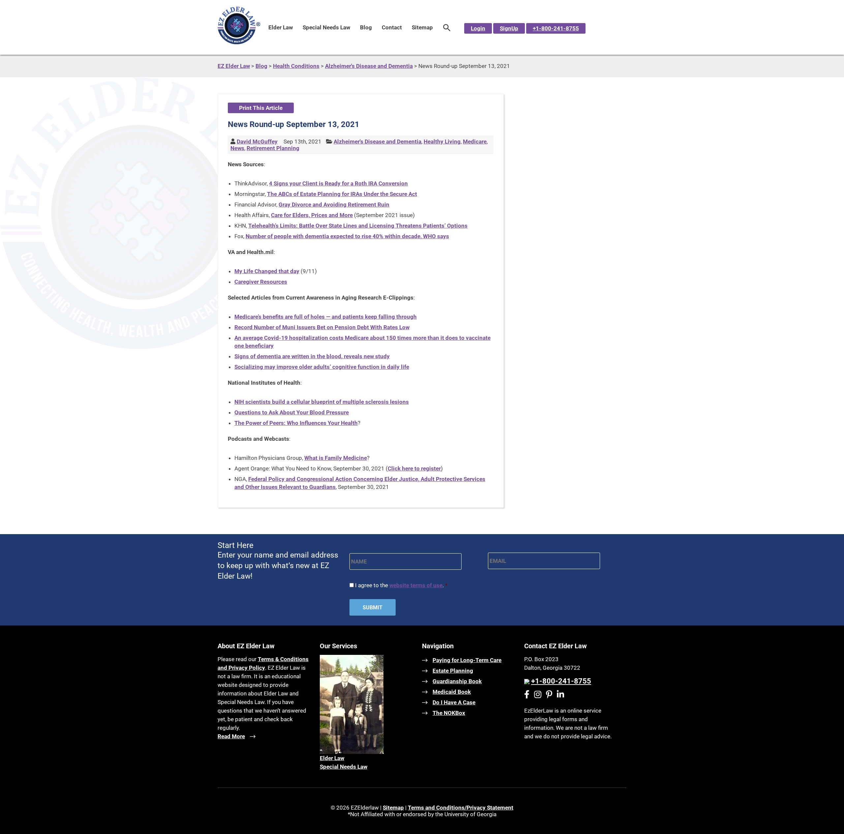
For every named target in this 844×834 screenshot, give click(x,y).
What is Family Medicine (335, 458)
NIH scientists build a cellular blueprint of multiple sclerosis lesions (321, 402)
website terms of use (415, 585)
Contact (392, 27)
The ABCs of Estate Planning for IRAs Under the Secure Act (342, 194)
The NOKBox (449, 713)
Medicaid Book (452, 692)
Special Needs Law (326, 27)
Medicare (475, 141)
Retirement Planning (273, 148)
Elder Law (280, 27)
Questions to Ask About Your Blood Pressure (291, 412)
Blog (366, 27)
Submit (372, 607)
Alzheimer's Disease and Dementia (377, 141)
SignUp (509, 28)
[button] (447, 27)
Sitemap (422, 27)
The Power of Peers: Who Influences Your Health (296, 423)
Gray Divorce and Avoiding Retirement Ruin (334, 204)
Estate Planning (453, 670)
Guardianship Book (457, 681)
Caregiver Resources (260, 281)
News (237, 148)
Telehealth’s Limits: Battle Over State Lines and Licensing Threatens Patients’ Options (357, 225)
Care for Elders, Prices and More (312, 215)
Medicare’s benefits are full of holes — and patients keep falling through (325, 316)
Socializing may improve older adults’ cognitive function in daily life (321, 367)
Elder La (330, 758)
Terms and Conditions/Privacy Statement (460, 807)
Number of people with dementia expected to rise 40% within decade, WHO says (347, 236)
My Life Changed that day (266, 271)
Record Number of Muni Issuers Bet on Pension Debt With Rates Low (321, 327)
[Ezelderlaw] (239, 42)
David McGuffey (257, 141)
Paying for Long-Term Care (467, 660)
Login (478, 28)
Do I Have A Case (454, 702)
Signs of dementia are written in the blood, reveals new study (312, 356)
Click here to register (414, 468)
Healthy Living (442, 141)
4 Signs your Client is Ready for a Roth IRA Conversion (338, 183)
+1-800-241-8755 (556, 28)
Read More (231, 736)
